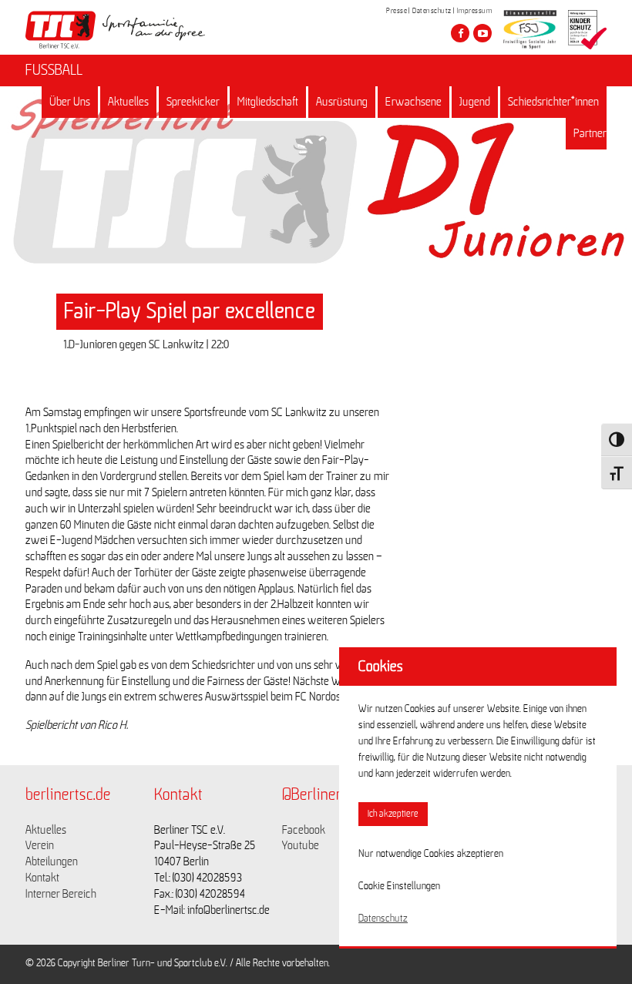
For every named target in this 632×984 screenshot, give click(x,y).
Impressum (474, 11)
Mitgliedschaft (267, 102)
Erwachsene (413, 102)
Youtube (300, 845)
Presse (396, 11)
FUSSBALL (53, 70)
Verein (39, 845)
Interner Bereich (60, 894)
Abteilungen (51, 861)
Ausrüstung (342, 102)
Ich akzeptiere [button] (393, 814)
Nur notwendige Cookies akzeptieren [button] (430, 853)
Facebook (303, 830)
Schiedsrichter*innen (553, 102)
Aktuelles (128, 102)
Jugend (474, 102)
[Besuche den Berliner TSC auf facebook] (460, 33)
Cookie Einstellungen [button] (399, 886)
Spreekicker (193, 102)
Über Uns (69, 102)
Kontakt (42, 877)
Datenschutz (432, 11)
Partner (590, 133)
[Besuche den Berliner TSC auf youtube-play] (482, 33)
